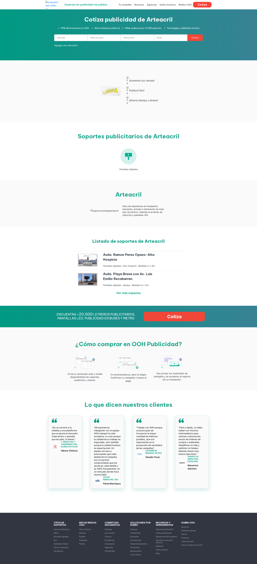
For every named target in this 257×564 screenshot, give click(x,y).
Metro (56, 533)
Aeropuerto (58, 551)
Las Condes (109, 533)
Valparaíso (109, 547)
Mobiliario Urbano (61, 544)
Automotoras (135, 540)
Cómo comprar (162, 550)
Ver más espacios (128, 293)
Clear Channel (85, 529)
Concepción (110, 544)
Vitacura (108, 536)
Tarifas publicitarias (164, 533)
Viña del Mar (110, 551)
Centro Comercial (61, 547)
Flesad (82, 544)
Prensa (184, 534)
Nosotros (185, 527)
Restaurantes (135, 551)
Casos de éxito (187, 541)
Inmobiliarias (135, 533)
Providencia (109, 540)
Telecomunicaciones (138, 544)
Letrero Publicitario (61, 529)
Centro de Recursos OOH (191, 545)
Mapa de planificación (165, 529)
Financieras (135, 547)
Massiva (82, 533)
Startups (133, 529)
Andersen (83, 540)
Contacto (185, 538)
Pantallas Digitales (61, 536)
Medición (159, 546)
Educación (134, 536)
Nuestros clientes (188, 530)
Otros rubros (135, 555)
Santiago (108, 529)
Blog (158, 553)
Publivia (82, 536)
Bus (55, 540)
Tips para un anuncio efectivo (164, 541)
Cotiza (195, 37)
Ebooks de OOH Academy (166, 536)
